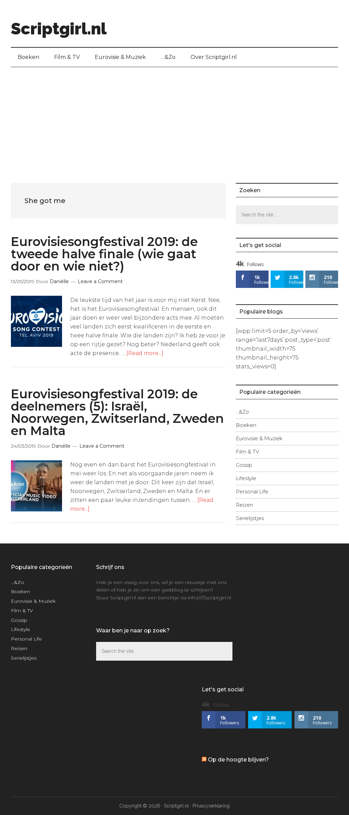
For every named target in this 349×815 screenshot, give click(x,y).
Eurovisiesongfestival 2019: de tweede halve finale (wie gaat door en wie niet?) (104, 254)
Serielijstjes (250, 518)
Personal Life (252, 491)
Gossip (244, 465)
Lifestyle (246, 478)
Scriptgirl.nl (59, 28)
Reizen (244, 505)
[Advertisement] (174, 118)
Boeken (246, 425)
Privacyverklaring (211, 806)
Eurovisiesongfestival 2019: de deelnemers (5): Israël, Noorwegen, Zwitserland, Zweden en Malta (117, 412)
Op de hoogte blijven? (238, 759)
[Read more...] (144, 353)
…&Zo (242, 412)
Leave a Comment (100, 281)
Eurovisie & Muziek (259, 438)
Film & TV (247, 451)
